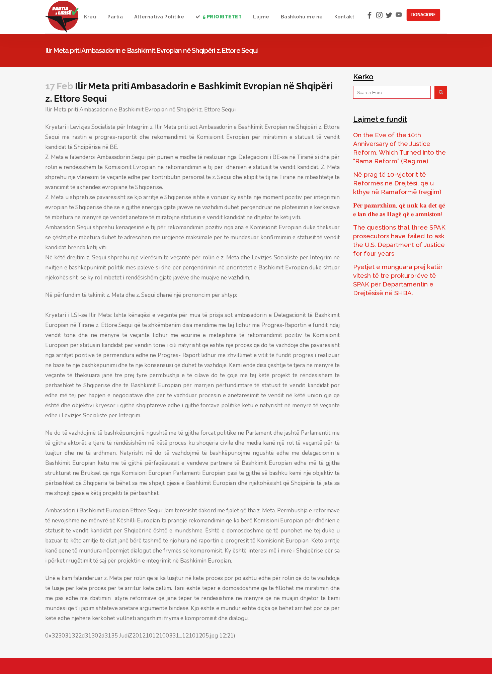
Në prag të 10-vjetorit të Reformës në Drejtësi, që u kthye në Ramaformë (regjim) (397, 183)
